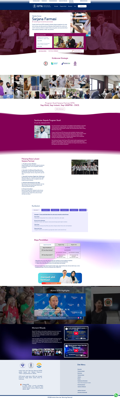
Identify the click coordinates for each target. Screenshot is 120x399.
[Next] (83, 305)
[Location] (21, 385)
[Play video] (84, 167)
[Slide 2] (58, 314)
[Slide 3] (61, 314)
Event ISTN (39, 40)
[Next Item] (117, 87)
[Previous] (36, 305)
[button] (69, 42)
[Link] (73, 51)
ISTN (40, 6)
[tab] (36, 210)
